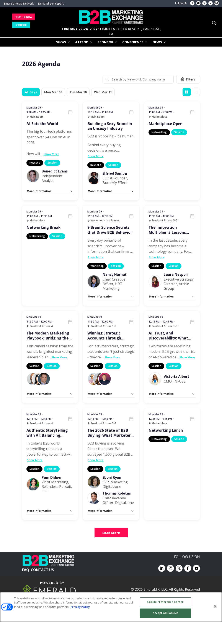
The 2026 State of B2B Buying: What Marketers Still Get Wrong (109, 433)
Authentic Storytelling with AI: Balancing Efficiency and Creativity (49, 433)
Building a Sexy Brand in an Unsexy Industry (109, 126)
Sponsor (105, 42)
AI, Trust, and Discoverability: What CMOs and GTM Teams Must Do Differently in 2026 (169, 336)
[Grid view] (187, 92)
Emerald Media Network (19, 3)
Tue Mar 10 (78, 92)
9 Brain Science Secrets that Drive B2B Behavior (109, 230)
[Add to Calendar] (70, 112)
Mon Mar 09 (53, 92)
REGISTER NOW (23, 16)
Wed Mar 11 (103, 92)
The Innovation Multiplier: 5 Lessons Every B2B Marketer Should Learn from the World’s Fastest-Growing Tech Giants (171, 230)
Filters (190, 79)
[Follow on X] (204, 3)
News (157, 42)
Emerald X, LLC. (156, 589)
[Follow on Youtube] (198, 3)
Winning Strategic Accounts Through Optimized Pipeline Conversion (104, 336)
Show (61, 42)
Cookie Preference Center (165, 602)
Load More (111, 532)
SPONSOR (21, 25)
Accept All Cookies (165, 613)
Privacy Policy (80, 607)
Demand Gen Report (51, 3)
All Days (31, 92)
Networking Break (43, 227)
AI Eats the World (42, 123)
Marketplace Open (166, 123)
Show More (51, 154)
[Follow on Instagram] (216, 3)
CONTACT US (42, 569)
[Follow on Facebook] (192, 3)
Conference (132, 42)
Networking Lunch (166, 430)
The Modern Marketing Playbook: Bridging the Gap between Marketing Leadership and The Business (48, 336)
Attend (81, 42)
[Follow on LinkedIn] (210, 3)
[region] (111, 607)
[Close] (215, 606)
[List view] (196, 92)
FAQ (25, 569)
